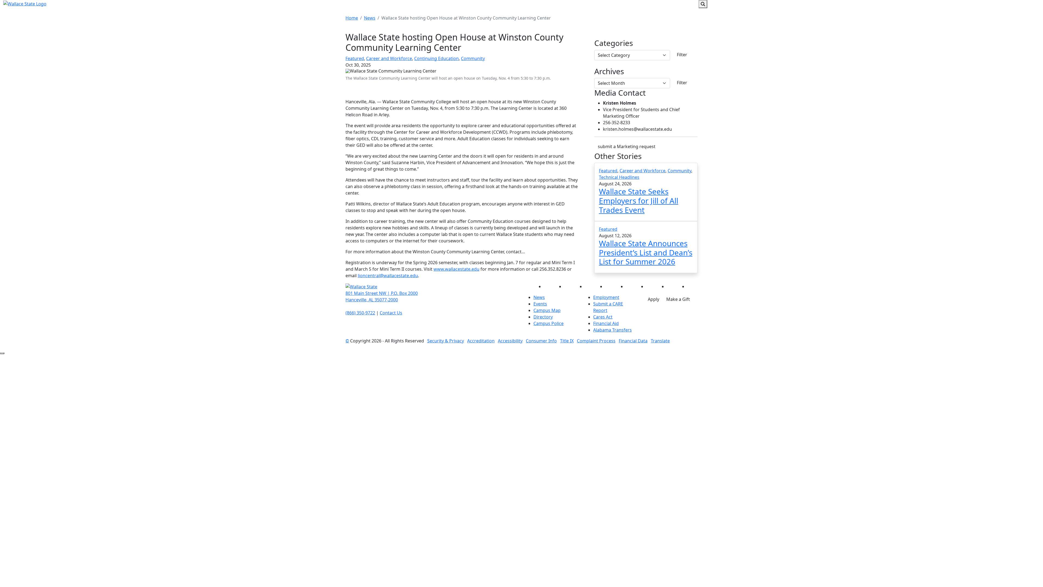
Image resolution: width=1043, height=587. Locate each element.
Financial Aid (606, 323)
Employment (606, 297)
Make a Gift (678, 299)
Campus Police (548, 323)
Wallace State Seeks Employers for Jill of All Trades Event (638, 200)
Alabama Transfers (612, 330)
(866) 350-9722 (360, 313)
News (369, 18)
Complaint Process (596, 341)
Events (540, 304)
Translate (660, 341)
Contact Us (391, 313)
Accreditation (481, 341)
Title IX (567, 341)
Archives (609, 71)
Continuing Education (436, 58)
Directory (543, 317)
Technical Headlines (619, 177)
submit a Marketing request (626, 146)
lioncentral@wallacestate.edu (388, 276)
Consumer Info (541, 341)
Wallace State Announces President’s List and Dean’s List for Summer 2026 (645, 252)
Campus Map (547, 310)
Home (351, 18)
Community (473, 58)
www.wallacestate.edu (456, 269)
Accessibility (510, 341)
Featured (354, 58)
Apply (653, 299)
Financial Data (633, 341)
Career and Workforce (389, 58)
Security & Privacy (445, 341)
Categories (613, 43)
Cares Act (602, 317)
